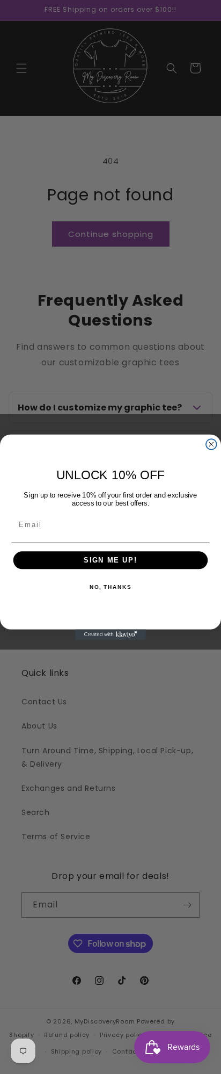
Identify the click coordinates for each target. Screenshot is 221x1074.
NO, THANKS (110, 586)
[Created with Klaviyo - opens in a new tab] (110, 634)
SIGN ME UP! (110, 560)
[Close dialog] (211, 444)
